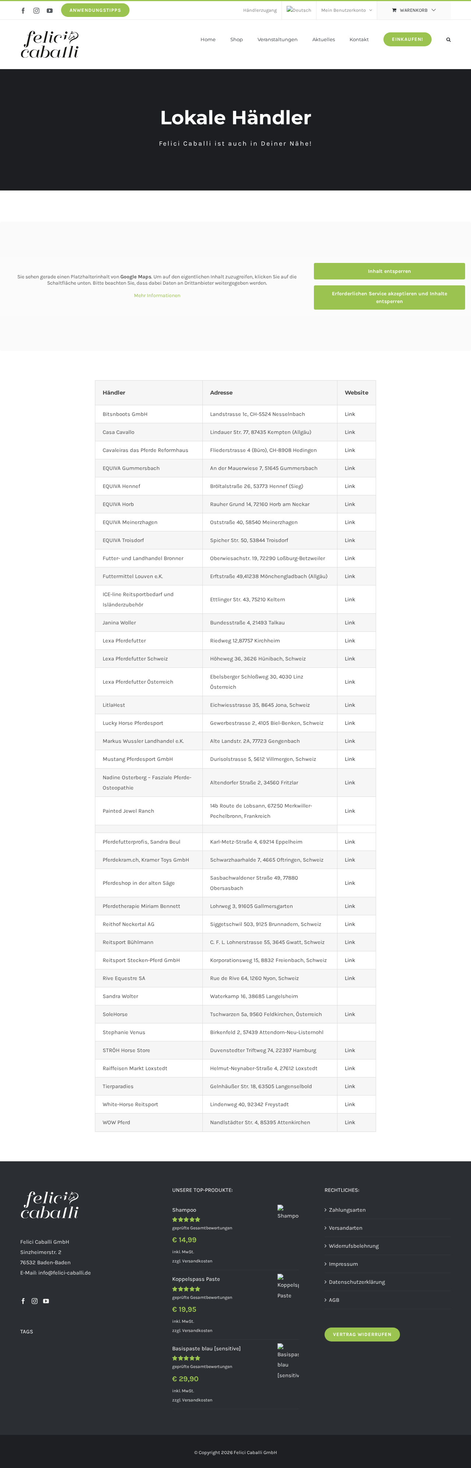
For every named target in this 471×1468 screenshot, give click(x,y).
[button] (448, 39)
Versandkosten (197, 1260)
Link (350, 414)
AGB (334, 1299)
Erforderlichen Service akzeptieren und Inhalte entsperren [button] (389, 297)
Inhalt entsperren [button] (389, 271)
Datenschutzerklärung (357, 1281)
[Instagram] (35, 1301)
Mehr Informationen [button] (157, 295)
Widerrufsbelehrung (354, 1245)
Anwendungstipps (95, 10)
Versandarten (345, 1227)
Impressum (343, 1263)
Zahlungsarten (347, 1209)
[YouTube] (46, 1301)
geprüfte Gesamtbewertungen (202, 1227)
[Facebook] (23, 1301)
